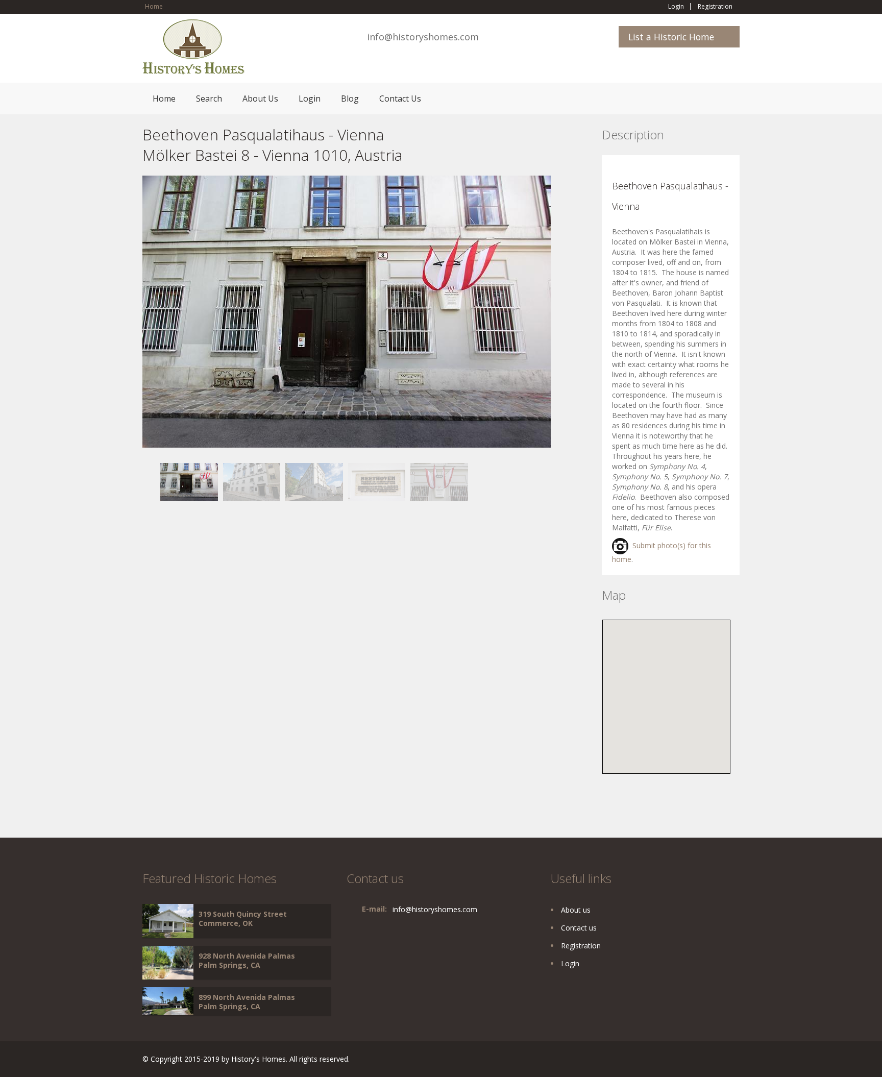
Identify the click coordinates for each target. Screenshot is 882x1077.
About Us (260, 98)
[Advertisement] (224, 572)
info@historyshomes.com (423, 37)
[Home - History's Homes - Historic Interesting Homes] (193, 51)
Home (154, 6)
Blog (350, 98)
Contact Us (400, 98)
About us (576, 910)
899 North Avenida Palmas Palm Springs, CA (247, 1001)
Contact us (579, 928)
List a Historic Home (671, 37)
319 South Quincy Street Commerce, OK (243, 918)
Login (676, 6)
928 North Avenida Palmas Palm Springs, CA (247, 960)
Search (209, 98)
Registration (715, 6)
